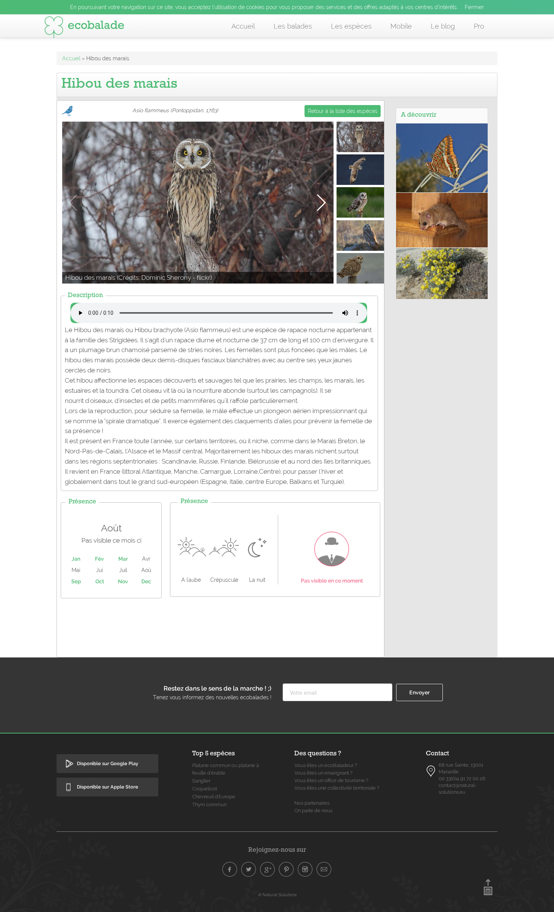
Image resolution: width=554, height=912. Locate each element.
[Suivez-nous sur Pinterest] (286, 869)
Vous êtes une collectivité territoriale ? (336, 788)
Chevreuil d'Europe (213, 796)
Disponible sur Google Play (107, 763)
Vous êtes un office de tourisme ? (331, 780)
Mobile (401, 26)
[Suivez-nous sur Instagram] (305, 869)
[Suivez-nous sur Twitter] (248, 869)
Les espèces (351, 26)
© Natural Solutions (277, 894)
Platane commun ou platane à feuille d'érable (225, 769)
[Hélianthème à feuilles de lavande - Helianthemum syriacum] (442, 273)
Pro (479, 26)
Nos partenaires (311, 803)
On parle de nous (313, 810)
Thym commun (209, 804)
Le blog (443, 26)
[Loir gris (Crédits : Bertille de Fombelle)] (442, 220)
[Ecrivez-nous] (324, 869)
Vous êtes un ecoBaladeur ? (325, 765)
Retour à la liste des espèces (343, 111)
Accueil (243, 26)
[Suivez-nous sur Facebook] (229, 869)
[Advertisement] (220, 626)
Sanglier (201, 781)
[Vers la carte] (431, 771)
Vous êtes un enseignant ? (323, 773)
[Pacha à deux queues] (442, 157)
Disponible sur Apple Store (107, 787)
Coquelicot (204, 789)
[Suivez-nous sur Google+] (267, 869)
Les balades (293, 26)
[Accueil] (84, 28)
